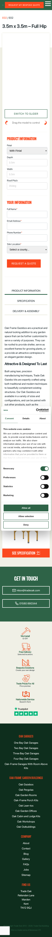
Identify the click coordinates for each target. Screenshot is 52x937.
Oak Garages (26, 736)
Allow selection (26, 516)
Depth (10, 157)
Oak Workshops (26, 821)
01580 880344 (28, 603)
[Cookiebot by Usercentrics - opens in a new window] (37, 410)
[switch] (44, 477)
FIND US (26, 885)
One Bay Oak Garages (26, 742)
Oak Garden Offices (26, 810)
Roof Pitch (12, 180)
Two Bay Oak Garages (26, 748)
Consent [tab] (9, 418)
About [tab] (42, 418)
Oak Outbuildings (26, 826)
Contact (26, 848)
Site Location (14, 244)
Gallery (26, 858)
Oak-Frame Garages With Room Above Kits (26, 766)
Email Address (14, 221)
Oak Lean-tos (26, 805)
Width (10, 169)
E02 (4, 17)
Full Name (12, 209)
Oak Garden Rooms (26, 795)
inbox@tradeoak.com (28, 590)
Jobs (26, 869)
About (26, 843)
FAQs (26, 864)
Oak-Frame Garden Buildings (26, 778)
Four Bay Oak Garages (26, 758)
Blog (26, 853)
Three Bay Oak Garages (26, 753)
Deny (26, 525)
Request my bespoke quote (24, 5)
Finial (9, 145)
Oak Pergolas (26, 789)
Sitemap (26, 874)
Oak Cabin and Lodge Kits (26, 816)
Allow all (26, 508)
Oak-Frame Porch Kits (26, 800)
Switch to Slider (26, 113)
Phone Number (14, 232)
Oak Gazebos (26, 784)
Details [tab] (26, 418)
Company (26, 836)
